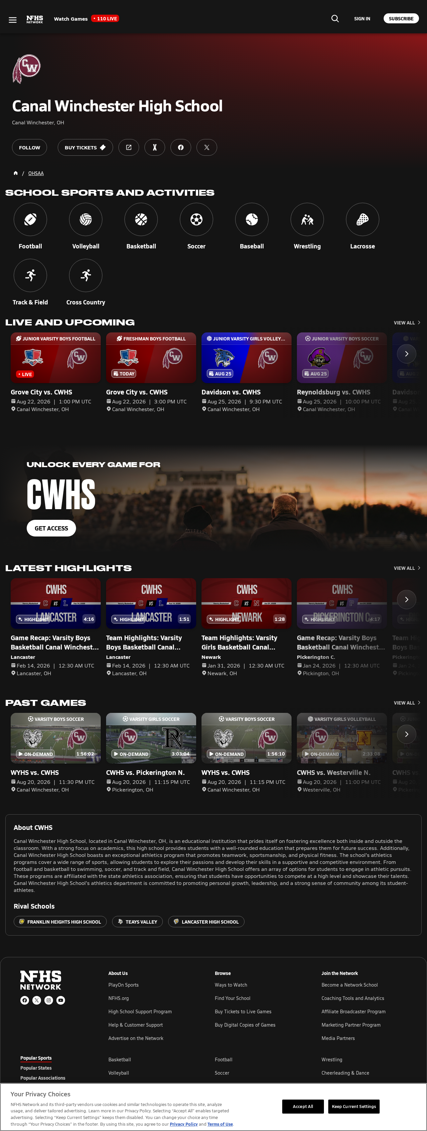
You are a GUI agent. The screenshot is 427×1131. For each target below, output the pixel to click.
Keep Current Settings (354, 1106)
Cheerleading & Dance (345, 1073)
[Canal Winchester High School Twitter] (206, 147)
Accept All (303, 1106)
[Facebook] (24, 1000)
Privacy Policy (184, 1124)
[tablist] (53, 1067)
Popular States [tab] (36, 1067)
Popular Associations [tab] (42, 1077)
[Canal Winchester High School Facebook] (180, 147)
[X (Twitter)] (36, 1000)
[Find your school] (335, 18)
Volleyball (118, 1073)
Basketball (119, 1059)
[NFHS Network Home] (35, 20)
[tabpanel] (257, 1072)
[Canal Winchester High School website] (128, 147)
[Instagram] (48, 1000)
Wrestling (332, 1059)
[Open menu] (13, 20)
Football (224, 1059)
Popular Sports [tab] (36, 1057)
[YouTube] (60, 1000)
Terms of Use (220, 1124)
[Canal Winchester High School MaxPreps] (154, 147)
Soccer (222, 1073)
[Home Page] (15, 173)
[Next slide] (406, 353)
